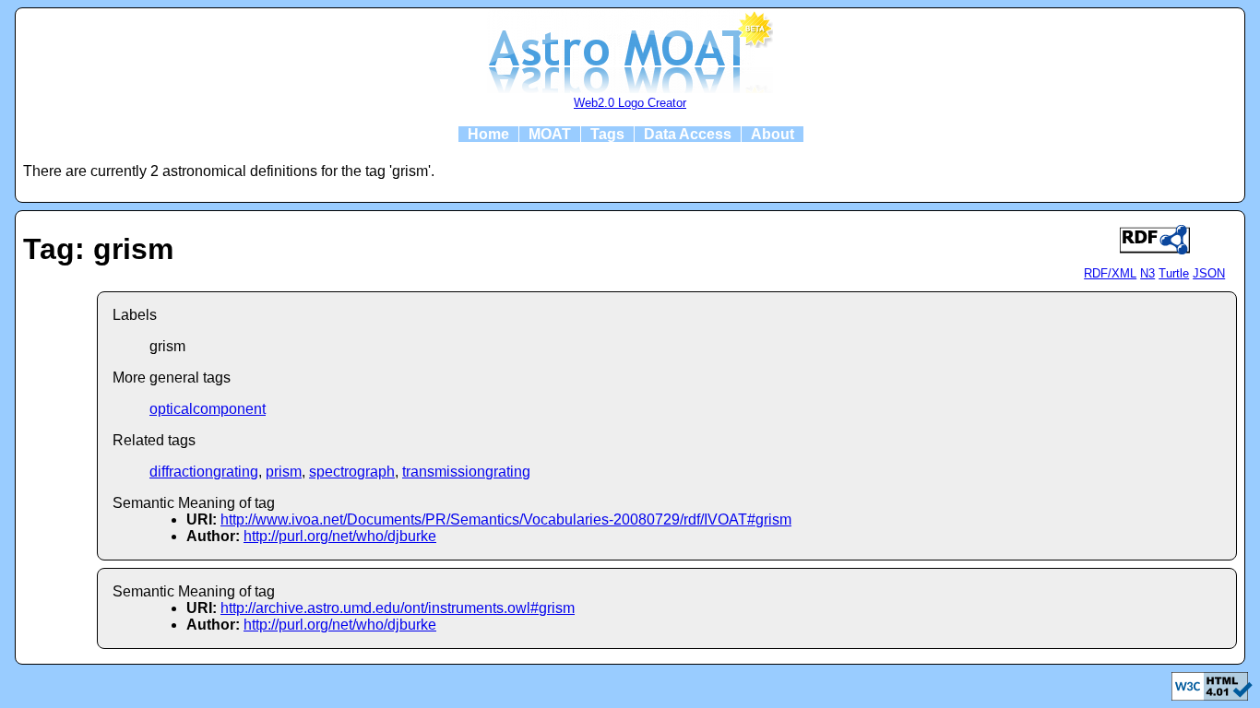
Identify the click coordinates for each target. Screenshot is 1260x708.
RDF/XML (1110, 273)
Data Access (687, 134)
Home (488, 134)
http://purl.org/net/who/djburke (340, 536)
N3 (1147, 273)
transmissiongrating (466, 471)
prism (284, 471)
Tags (607, 134)
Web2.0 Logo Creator (630, 103)
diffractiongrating (203, 471)
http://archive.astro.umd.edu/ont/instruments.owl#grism (397, 608)
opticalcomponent (207, 409)
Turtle (1174, 273)
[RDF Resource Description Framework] (1212, 695)
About (772, 134)
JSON (1209, 273)
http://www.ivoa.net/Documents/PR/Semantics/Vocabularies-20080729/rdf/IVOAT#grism (505, 519)
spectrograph (352, 471)
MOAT (550, 134)
